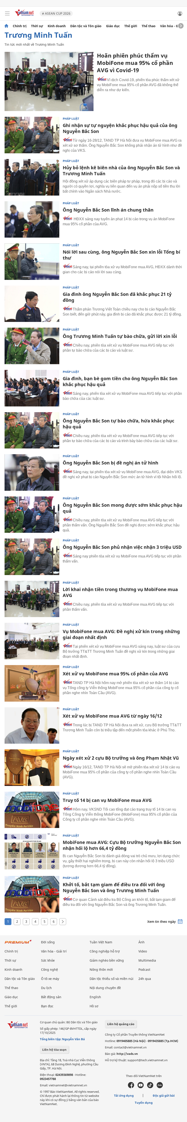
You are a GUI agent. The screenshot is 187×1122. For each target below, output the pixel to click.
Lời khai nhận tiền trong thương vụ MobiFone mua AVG (120, 592)
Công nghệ (49, 969)
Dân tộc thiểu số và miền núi (111, 978)
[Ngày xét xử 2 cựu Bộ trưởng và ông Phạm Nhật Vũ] (32, 767)
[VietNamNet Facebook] (131, 1087)
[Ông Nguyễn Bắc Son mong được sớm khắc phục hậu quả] (32, 514)
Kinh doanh (57, 26)
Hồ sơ (94, 1006)
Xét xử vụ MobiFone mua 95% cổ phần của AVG (115, 674)
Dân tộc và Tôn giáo (85, 26)
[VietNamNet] (6, 26)
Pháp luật (71, 118)
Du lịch (46, 988)
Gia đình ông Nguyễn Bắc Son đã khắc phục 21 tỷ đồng (117, 297)
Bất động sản (51, 997)
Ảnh (141, 942)
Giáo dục (113, 26)
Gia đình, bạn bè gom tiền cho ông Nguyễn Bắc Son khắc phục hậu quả (120, 381)
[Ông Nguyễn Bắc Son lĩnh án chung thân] (32, 219)
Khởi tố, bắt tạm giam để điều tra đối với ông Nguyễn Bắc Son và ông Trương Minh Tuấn (114, 887)
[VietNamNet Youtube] (141, 1087)
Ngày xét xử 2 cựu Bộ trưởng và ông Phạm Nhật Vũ (121, 758)
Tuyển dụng (144, 1103)
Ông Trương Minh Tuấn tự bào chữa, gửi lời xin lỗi (120, 336)
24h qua (144, 978)
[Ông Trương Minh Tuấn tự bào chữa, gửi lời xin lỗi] (32, 346)
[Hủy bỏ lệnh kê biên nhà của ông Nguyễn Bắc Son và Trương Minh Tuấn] (32, 177)
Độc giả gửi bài (164, 1095)
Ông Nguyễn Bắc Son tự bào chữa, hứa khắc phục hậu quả (118, 424)
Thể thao (149, 26)
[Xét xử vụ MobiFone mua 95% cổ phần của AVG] (32, 683)
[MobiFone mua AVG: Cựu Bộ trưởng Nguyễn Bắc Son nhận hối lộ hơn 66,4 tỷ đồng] (32, 852)
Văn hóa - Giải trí (173, 26)
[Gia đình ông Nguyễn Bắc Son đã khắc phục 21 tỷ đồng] (32, 304)
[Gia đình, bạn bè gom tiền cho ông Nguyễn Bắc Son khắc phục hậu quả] (32, 388)
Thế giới (130, 26)
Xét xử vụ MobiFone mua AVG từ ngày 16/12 (112, 716)
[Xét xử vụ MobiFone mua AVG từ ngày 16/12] (32, 725)
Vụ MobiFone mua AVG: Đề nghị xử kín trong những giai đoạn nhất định (121, 634)
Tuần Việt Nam (101, 942)
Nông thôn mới (101, 969)
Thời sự (37, 26)
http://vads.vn (127, 1054)
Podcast (144, 969)
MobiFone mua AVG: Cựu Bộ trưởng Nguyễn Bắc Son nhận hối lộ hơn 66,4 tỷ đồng (122, 845)
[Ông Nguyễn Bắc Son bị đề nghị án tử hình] (32, 472)
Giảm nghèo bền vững (107, 960)
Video (142, 951)
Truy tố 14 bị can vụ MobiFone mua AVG (107, 800)
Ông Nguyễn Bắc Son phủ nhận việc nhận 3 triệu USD (122, 547)
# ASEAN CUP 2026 (56, 13)
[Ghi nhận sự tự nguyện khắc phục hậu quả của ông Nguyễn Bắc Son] (32, 135)
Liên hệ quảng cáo (120, 1024)
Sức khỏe (48, 960)
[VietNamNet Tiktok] (150, 1087)
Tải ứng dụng (124, 1095)
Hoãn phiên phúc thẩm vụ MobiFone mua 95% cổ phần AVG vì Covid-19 (135, 63)
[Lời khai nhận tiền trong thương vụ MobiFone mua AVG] (32, 599)
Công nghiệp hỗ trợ (105, 951)
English (95, 997)
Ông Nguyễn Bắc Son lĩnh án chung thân (108, 210)
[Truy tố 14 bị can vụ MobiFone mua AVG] (32, 810)
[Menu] (7, 13)
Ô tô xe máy (50, 978)
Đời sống (48, 942)
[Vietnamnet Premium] (18, 944)
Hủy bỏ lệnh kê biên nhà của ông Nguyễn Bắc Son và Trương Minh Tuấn (121, 170)
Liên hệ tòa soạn (54, 1050)
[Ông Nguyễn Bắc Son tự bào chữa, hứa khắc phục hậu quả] (32, 430)
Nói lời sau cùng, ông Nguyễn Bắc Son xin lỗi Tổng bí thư (121, 255)
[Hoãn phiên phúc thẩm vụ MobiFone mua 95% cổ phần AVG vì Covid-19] (49, 81)
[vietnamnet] (24, 17)
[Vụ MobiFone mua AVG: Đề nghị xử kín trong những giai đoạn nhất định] (32, 641)
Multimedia (147, 960)
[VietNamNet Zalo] (160, 1087)
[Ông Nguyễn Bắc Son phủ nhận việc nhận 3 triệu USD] (32, 556)
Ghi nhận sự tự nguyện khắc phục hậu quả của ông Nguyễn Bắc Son (120, 128)
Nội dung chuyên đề (105, 988)
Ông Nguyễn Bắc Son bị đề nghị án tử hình (110, 463)
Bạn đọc (47, 1006)
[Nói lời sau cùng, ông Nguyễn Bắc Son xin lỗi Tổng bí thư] (32, 261)
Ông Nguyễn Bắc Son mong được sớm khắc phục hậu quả (122, 508)
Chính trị (19, 26)
